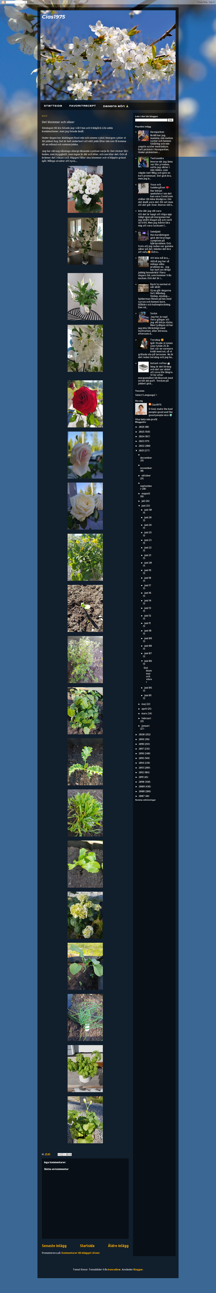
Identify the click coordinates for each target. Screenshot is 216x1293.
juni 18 (147, 577)
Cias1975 (53, 17)
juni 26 (148, 524)
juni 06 (148, 660)
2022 (142, 445)
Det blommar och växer (148, 674)
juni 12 (147, 615)
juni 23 (147, 540)
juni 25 (148, 532)
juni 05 (148, 687)
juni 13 (147, 607)
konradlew (114, 1269)
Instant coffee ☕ (160, 363)
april (144, 708)
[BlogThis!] (61, 1154)
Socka (153, 313)
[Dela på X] (64, 1154)
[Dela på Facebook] (67, 1154)
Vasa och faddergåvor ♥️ (159, 186)
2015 (142, 758)
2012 (141, 772)
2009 (142, 786)
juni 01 (147, 695)
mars (145, 713)
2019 (142, 739)
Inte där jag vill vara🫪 (150, 210)
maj (144, 703)
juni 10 (147, 630)
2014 (142, 762)
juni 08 (148, 645)
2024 (142, 436)
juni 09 (148, 638)
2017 (141, 748)
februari (146, 718)
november (146, 467)
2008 (142, 791)
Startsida (53, 106)
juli (143, 500)
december (146, 457)
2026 (142, 426)
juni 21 (147, 555)
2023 (142, 441)
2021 (141, 450)
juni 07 (148, 653)
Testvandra (157, 158)
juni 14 (147, 600)
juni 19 (147, 570)
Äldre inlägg (118, 1246)
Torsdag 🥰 (157, 339)
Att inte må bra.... (160, 257)
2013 (141, 767)
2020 (142, 734)
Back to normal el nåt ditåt (160, 285)
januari (145, 725)
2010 (142, 781)
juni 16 (147, 592)
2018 (141, 743)
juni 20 (148, 562)
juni (144, 505)
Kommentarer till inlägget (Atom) (81, 1252)
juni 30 (148, 509)
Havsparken (157, 131)
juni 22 (147, 547)
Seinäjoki (155, 231)
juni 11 (147, 623)
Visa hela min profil (146, 419)
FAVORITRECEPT (82, 106)
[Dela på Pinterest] (70, 1154)
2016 (142, 753)
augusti (146, 493)
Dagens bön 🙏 (116, 106)
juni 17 (147, 585)
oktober (146, 475)
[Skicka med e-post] (59, 1154)
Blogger (138, 1269)
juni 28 (147, 517)
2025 (142, 431)
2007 (142, 796)
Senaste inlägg (54, 1246)
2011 (141, 777)
